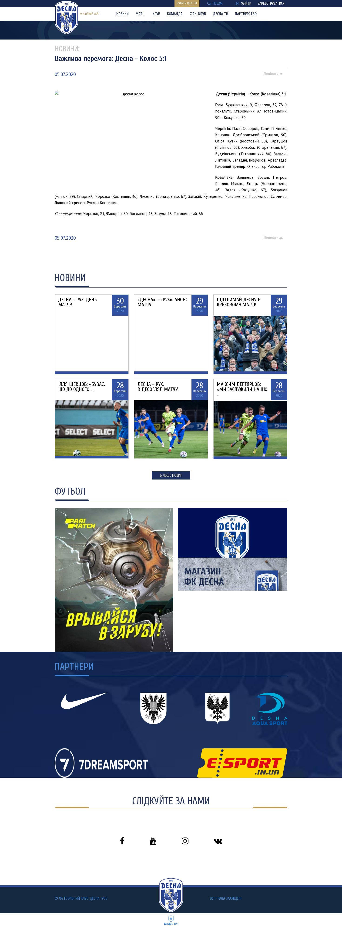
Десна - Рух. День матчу (77, 302)
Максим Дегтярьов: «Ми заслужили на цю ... (242, 389)
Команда (175, 14)
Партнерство (246, 14)
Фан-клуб (198, 14)
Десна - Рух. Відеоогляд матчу (157, 386)
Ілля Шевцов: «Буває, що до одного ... (81, 386)
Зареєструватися (271, 3)
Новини (122, 14)
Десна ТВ (220, 14)
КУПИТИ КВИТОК (187, 3)
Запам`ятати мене (154, 482)
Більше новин (171, 475)
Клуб (156, 14)
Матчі (140, 14)
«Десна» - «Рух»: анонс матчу (162, 302)
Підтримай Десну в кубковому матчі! (239, 302)
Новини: (67, 48)
